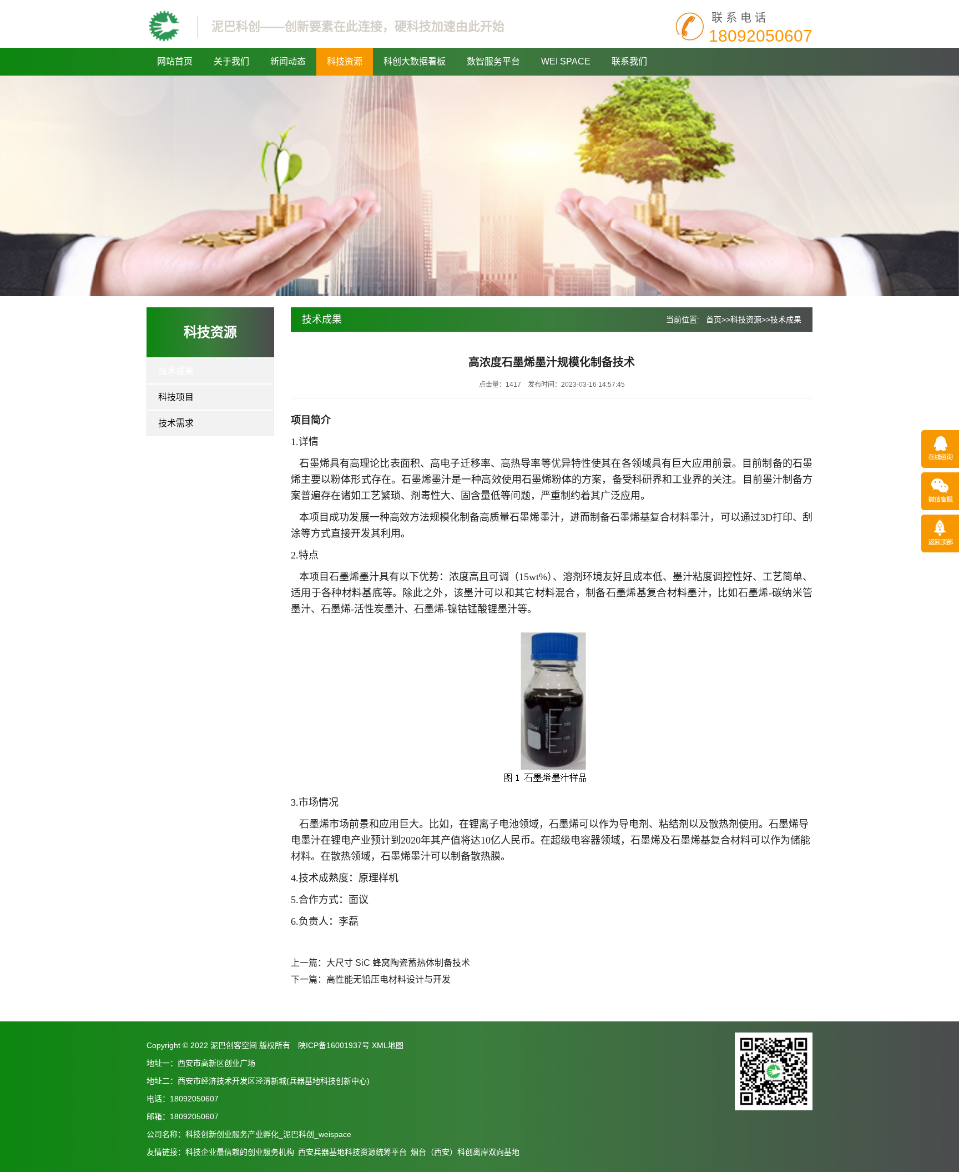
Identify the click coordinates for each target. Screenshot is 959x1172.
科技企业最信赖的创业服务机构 (239, 1152)
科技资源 (344, 61)
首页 (713, 319)
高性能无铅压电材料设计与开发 (388, 979)
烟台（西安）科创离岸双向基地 (465, 1152)
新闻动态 (288, 61)
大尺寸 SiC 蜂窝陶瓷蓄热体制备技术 (398, 962)
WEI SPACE (565, 61)
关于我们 (231, 61)
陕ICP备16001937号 (334, 1045)
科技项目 (176, 397)
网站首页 (175, 61)
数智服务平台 (493, 61)
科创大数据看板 (414, 61)
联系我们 (629, 61)
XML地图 (387, 1045)
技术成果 (176, 371)
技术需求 (176, 423)
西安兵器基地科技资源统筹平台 (352, 1152)
